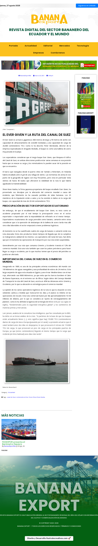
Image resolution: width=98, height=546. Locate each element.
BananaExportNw (10, 446)
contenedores (21, 397)
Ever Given (29, 397)
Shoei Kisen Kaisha (39, 397)
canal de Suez (11, 397)
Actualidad (11, 392)
